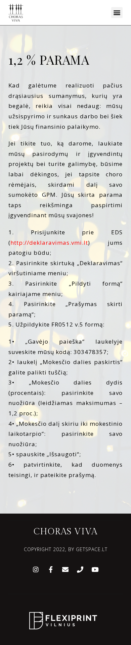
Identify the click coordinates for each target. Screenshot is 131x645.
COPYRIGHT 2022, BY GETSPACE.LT (65, 549)
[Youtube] (95, 569)
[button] (117, 12)
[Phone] (80, 569)
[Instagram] (36, 569)
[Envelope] (65, 569)
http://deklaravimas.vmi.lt (49, 242)
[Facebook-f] (50, 569)
